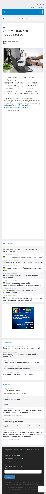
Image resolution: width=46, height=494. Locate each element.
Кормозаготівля (14, 360)
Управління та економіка (16, 366)
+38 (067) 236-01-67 (16, 455)
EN (40, 4)
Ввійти (33, 7)
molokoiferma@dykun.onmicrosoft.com (16, 107)
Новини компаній (14, 352)
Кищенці (22, 439)
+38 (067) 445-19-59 (19, 461)
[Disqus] (23, 153)
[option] (23, 318)
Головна (5, 18)
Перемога (23, 393)
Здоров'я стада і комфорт (14, 372)
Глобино (5, 426)
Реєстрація (40, 7)
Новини (13, 18)
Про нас (6, 464)
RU (43, 4)
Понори (21, 415)
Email (6, 468)
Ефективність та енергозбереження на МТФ (18, 346)
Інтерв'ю (12, 388)
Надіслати (9, 477)
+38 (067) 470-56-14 (19, 458)
